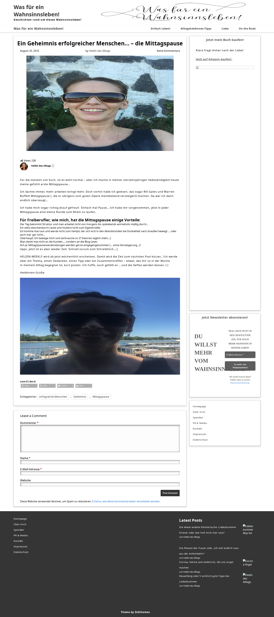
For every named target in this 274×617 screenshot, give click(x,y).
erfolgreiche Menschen (53, 396)
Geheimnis (79, 396)
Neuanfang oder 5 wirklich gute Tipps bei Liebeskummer (204, 578)
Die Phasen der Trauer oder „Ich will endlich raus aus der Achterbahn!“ (208, 550)
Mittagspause (101, 396)
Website (25, 480)
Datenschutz (200, 439)
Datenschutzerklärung (239, 383)
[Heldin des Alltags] (26, 166)
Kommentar (29, 423)
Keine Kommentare (168, 51)
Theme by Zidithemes (135, 612)
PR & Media (200, 423)
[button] (29, 386)
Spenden (198, 417)
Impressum (199, 434)
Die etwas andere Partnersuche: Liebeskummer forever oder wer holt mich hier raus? (207, 529)
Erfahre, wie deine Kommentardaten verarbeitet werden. (126, 501)
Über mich (199, 411)
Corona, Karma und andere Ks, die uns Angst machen (206, 564)
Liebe (225, 28)
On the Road (247, 28)
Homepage (199, 406)
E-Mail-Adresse (31, 469)
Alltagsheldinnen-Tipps (196, 28)
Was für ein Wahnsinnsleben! (36, 10)
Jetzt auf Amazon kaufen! (214, 59)
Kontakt (197, 428)
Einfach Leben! (160, 28)
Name (25, 458)
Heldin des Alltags (99, 51)
